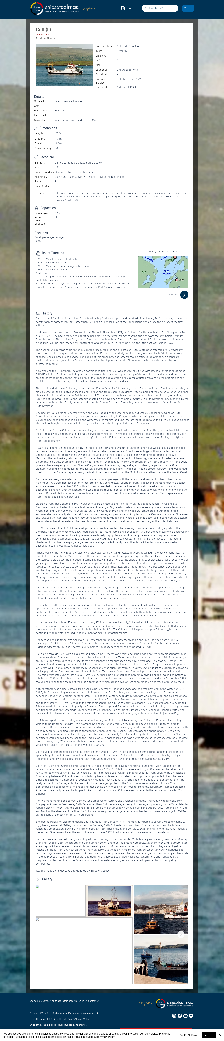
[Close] (220, 1035)
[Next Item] (180, 934)
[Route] (184, 295)
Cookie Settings (188, 1035)
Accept (209, 1035)
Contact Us (93, 1001)
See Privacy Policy (104, 1036)
